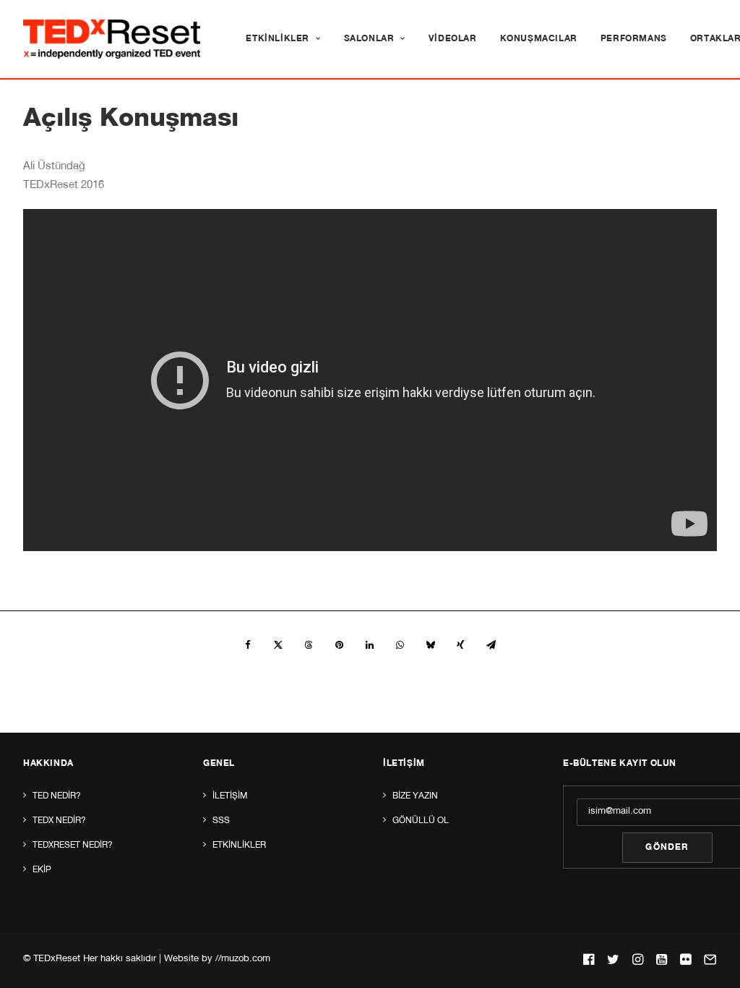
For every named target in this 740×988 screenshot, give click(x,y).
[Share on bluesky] (430, 645)
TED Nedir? (57, 796)
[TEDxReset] (111, 39)
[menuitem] (283, 39)
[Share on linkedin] (369, 645)
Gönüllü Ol (420, 821)
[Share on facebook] (247, 645)
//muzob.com (242, 959)
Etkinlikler (277, 39)
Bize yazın (415, 796)
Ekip (42, 870)
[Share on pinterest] (338, 645)
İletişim (229, 796)
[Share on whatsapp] (399, 645)
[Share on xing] (460, 645)
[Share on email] (490, 645)
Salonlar (369, 39)
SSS (221, 821)
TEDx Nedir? (59, 821)
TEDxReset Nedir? (73, 845)
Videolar (453, 39)
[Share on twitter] (278, 645)
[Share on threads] (308, 645)
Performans (634, 39)
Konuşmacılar (538, 39)
